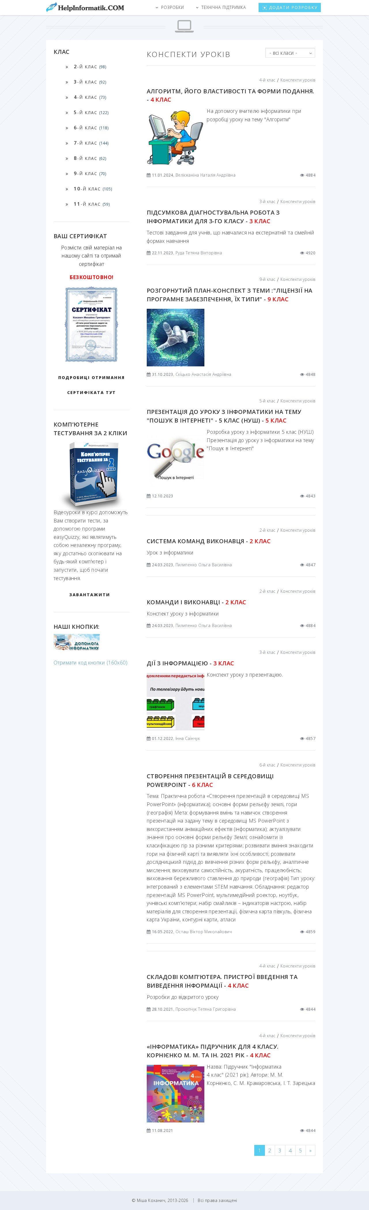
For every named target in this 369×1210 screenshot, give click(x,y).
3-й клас (267, 201)
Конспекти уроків (297, 80)
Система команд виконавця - (209, 541)
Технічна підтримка (224, 7)
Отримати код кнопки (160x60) (90, 662)
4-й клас (267, 80)
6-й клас (267, 765)
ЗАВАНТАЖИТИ (89, 594)
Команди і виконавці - (196, 602)
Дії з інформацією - (190, 663)
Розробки (172, 7)
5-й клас (267, 401)
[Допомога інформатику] (77, 649)
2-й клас (267, 530)
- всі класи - (284, 52)
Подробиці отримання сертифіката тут (91, 385)
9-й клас (267, 279)
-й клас (90, 66)
